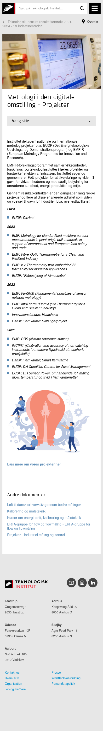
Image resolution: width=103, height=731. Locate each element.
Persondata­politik (63, 683)
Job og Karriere (15, 689)
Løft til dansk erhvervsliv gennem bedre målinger (44, 504)
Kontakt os (12, 672)
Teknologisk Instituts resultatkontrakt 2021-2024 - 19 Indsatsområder (37, 23)
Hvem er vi (12, 678)
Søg (82, 8)
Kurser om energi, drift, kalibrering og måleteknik (44, 517)
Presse (56, 672)
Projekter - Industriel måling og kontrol (36, 534)
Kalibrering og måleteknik (26, 511)
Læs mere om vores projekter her (34, 464)
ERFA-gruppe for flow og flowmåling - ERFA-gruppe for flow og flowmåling (48, 526)
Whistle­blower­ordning (66, 678)
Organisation (13, 683)
